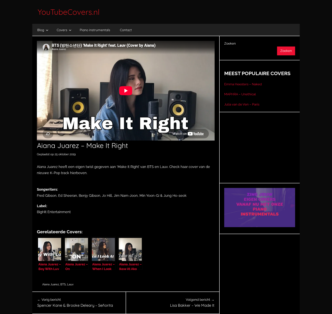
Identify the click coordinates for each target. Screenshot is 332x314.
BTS (63, 284)
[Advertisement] (260, 152)
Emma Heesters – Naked (243, 84)
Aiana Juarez (50, 284)
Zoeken (230, 43)
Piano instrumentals (95, 30)
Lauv (70, 284)
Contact (126, 30)
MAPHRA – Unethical (240, 94)
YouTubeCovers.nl (69, 12)
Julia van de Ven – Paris (241, 104)
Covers (62, 30)
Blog (40, 30)
